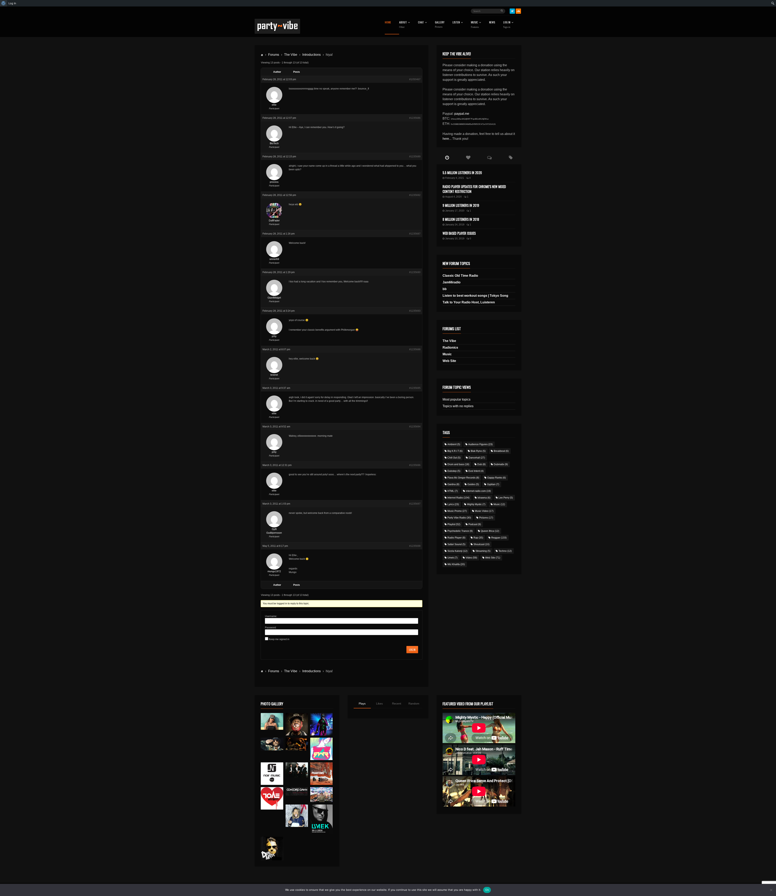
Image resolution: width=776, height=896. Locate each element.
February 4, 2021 (454, 178)
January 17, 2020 (454, 210)
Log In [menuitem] (12, 3)
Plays (362, 703)
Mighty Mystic (476, 504)
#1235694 (415, 426)
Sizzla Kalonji (457, 551)
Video (471, 557)
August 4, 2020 (453, 196)
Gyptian (493, 484)
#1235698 (415, 546)
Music (447, 354)
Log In (506, 24)
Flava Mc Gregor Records (463, 477)
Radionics (450, 347)
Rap (478, 537)
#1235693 (415, 310)
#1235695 (415, 388)
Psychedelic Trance (460, 531)
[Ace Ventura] (321, 794)
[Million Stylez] (272, 744)
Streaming (483, 551)
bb (445, 289)
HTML (452, 491)
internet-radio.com (478, 491)
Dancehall (477, 457)
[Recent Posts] (447, 157)
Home (388, 22)
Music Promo (457, 511)
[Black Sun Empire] (321, 773)
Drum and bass (458, 464)
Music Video (484, 511)
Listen (456, 22)
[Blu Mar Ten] (297, 769)
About (403, 24)
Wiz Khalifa (456, 564)
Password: (270, 627)
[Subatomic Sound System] (321, 724)
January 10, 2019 (454, 238)
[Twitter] (512, 11)
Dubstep (453, 471)
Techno (505, 551)
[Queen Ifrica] (272, 721)
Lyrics (453, 504)
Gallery (439, 24)
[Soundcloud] (518, 11)
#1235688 (415, 349)
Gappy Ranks (496, 477)
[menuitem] (3, 3)
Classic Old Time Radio (460, 275)
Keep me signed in (279, 639)
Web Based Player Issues (459, 233)
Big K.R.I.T (455, 451)
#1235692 (415, 195)
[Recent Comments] (489, 157)
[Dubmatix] (272, 848)
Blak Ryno (478, 451)
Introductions (311, 54)
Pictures (486, 517)
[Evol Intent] (272, 798)
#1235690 (415, 272)
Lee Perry (506, 497)
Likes (379, 703)
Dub (481, 464)
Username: (271, 616)
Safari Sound (456, 544)
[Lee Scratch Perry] (297, 724)
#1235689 (415, 156)
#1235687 (415, 233)
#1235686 (415, 118)
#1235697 (415, 503)
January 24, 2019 (454, 224)
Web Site (449, 361)
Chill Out (454, 457)
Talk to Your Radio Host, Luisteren (469, 302)
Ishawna (484, 497)
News (492, 22)
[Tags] (510, 157)
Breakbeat (501, 451)
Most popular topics (456, 399)
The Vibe (290, 54)
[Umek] (321, 819)
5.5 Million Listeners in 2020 (462, 172)
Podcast (474, 524)
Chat (421, 22)
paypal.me (461, 113)
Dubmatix (501, 464)
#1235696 (415, 465)
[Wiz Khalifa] (297, 816)
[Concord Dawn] (297, 791)
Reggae (499, 537)
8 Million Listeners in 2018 (461, 219)
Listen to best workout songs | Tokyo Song (475, 295)
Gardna (453, 484)
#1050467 (415, 79)
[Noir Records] (272, 773)
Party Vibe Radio (459, 517)
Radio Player (456, 537)
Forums (273, 54)
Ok (487, 889)
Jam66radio (452, 282)
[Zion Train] (297, 744)
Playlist (453, 524)
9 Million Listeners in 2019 (461, 205)
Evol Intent (476, 471)
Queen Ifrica (490, 531)
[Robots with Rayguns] (321, 749)
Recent (396, 703)
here (446, 138)
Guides (473, 484)
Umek (452, 557)
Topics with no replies (458, 406)
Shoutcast (481, 544)
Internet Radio (458, 497)
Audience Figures (480, 444)
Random (413, 703)
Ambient (453, 444)
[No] (771, 890)
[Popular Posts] (468, 157)
